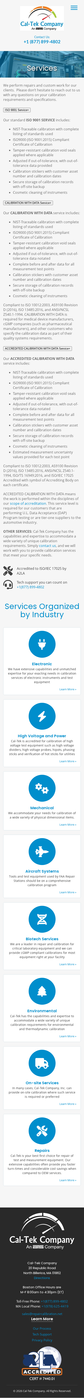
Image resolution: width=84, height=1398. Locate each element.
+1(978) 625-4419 (55, 1306)
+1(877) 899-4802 (30, 587)
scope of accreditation (28, 503)
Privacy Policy (42, 1340)
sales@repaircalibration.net (42, 1314)
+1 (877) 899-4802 (42, 42)
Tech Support (42, 1334)
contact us (47, 545)
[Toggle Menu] (74, 8)
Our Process (42, 1328)
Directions (42, 1278)
